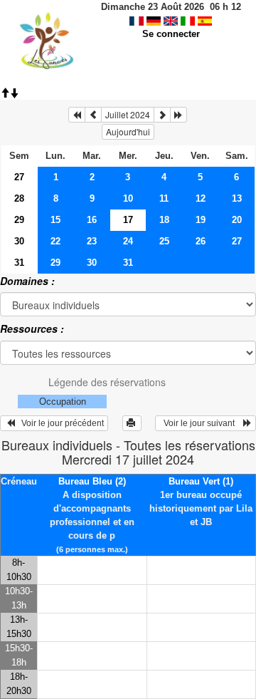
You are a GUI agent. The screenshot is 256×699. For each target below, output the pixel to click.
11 (164, 198)
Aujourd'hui (128, 131)
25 (164, 241)
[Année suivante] (178, 115)
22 (55, 241)
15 (55, 219)
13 (237, 198)
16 (92, 219)
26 (201, 241)
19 (201, 219)
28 (19, 198)
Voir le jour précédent (59, 423)
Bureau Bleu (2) (92, 481)
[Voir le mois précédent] (93, 115)
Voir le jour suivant (201, 423)
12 (201, 198)
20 (237, 219)
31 (19, 262)
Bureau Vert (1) (201, 481)
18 (164, 219)
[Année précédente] (76, 115)
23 (92, 241)
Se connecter (171, 34)
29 (19, 219)
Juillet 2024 (127, 114)
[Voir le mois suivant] (162, 115)
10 (128, 198)
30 (19, 241)
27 (19, 177)
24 (128, 241)
